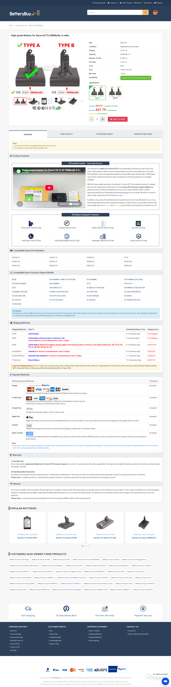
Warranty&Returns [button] (143, 134)
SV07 (14, 288)
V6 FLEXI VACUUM (18, 296)
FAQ (51, 631)
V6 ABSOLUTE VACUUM (95, 288)
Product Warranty (16, 637)
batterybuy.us (56, 678)
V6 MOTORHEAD (93, 296)
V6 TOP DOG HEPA (56, 300)
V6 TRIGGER (91, 300)
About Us (13, 631)
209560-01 (91, 261)
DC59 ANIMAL (92, 279)
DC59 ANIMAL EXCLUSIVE (133, 279)
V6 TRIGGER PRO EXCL (132, 300)
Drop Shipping (94, 640)
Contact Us (132, 631)
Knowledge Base (56, 640)
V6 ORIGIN (127, 296)
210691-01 (53, 257)
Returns (139, 3)
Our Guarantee (15, 634)
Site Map (13, 650)
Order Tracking (127, 3)
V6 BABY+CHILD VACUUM (58, 292)
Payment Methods (95, 637)
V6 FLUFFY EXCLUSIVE (57, 296)
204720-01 (16, 257)
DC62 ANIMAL (54, 284)
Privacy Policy (15, 644)
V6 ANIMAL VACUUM (19, 292)
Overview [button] (28, 134)
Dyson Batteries (21, 25)
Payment (149, 3)
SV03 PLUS (128, 284)
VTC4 (126, 257)
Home (11, 25)
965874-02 (53, 266)
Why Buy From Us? (16, 640)
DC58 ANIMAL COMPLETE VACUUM (62, 279)
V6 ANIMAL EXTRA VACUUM (134, 288)
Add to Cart (119, 119)
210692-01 (91, 257)
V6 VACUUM (16, 304)
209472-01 (91, 266)
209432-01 (128, 266)
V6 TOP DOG (16, 300)
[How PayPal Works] (117, 669)
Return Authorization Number (138, 634)
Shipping (159, 3)
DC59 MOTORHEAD (19, 284)
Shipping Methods (95, 634)
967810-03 (16, 266)
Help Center (54, 634)
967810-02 (128, 261)
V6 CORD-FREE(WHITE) (132, 292)
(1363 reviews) (102, 114)
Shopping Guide (100, 3)
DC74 (89, 284)
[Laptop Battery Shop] (26, 13)
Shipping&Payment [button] (104, 134)
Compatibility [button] (66, 134)
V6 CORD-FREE (92, 292)
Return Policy (54, 644)
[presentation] (28, 134)
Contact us (113, 3)
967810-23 (16, 261)
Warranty (117, 205)
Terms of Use (15, 647)
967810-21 (53, 261)
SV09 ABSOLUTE (55, 288)
